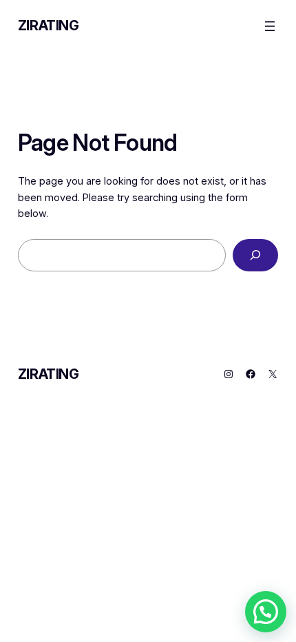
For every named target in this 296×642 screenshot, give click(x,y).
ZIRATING (48, 25)
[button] (265, 611)
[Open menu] (270, 26)
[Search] (256, 255)
